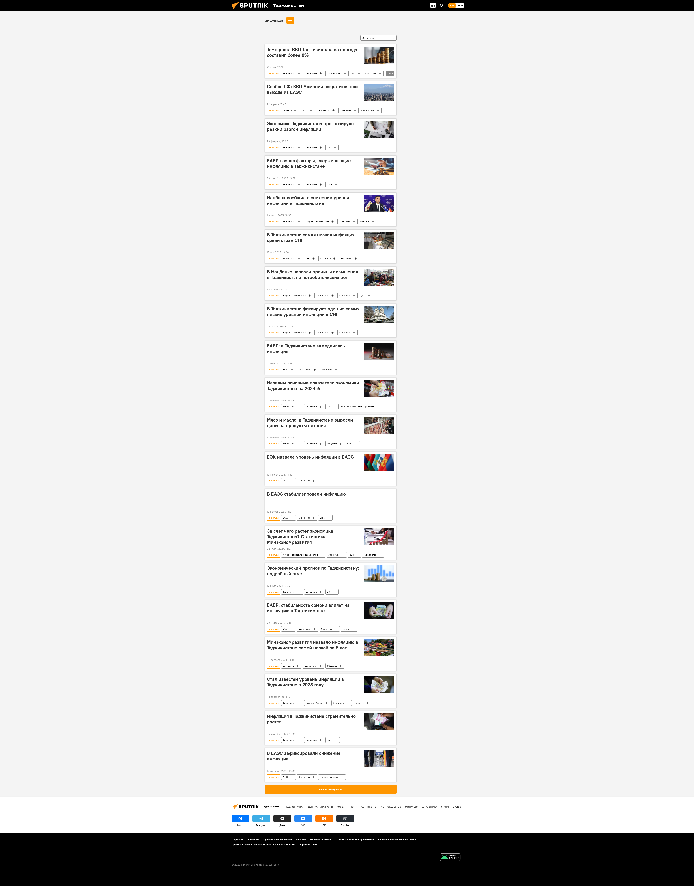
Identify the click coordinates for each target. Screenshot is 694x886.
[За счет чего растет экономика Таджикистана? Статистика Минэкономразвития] (379, 536)
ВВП (353, 73)
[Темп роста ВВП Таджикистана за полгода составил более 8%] (379, 55)
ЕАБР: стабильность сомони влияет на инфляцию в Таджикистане (308, 608)
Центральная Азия (329, 777)
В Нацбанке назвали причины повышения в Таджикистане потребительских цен (312, 274)
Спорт (445, 806)
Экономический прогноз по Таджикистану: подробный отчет (313, 571)
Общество (332, 443)
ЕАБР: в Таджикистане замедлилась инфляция (306, 348)
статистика (370, 73)
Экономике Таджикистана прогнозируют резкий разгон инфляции (310, 126)
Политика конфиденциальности (355, 839)
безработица (367, 110)
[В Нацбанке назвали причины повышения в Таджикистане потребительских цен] (379, 277)
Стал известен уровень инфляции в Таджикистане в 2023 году (305, 682)
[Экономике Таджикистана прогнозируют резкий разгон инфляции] (379, 129)
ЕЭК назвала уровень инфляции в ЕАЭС (310, 457)
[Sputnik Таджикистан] (251, 10)
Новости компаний (321, 839)
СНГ (308, 258)
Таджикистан (289, 73)
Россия (341, 806)
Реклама (301, 839)
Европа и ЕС (324, 110)
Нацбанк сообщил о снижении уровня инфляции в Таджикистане (308, 200)
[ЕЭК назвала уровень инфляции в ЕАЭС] (379, 462)
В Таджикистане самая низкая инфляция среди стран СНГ (311, 237)
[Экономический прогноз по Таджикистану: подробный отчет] (379, 573)
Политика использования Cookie (397, 839)
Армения (287, 110)
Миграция (412, 806)
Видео (457, 806)
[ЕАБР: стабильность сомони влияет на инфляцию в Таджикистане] (379, 610)
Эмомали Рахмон (314, 703)
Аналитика (429, 806)
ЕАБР (329, 184)
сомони (346, 628)
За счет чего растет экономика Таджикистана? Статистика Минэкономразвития (300, 536)
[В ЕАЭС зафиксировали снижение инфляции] (379, 758)
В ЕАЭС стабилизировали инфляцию (306, 494)
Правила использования (277, 839)
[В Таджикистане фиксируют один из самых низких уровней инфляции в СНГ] (379, 314)
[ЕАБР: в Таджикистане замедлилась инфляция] (379, 351)
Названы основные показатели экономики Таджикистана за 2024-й (313, 385)
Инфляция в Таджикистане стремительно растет (311, 719)
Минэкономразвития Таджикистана (358, 406)
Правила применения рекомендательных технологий (263, 844)
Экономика (311, 73)
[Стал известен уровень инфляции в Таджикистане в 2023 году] (379, 684)
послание (359, 703)
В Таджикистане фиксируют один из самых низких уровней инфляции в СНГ (313, 311)
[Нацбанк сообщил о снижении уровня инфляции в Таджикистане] (379, 203)
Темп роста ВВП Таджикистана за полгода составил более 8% (312, 52)
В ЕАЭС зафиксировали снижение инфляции (303, 756)
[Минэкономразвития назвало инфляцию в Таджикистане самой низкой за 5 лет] (379, 647)
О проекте (238, 839)
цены (363, 295)
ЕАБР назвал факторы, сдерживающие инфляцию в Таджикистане (309, 163)
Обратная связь (308, 844)
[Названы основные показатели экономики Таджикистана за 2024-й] (379, 388)
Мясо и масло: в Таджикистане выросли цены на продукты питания (310, 422)
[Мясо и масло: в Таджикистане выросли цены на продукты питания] (379, 425)
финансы (364, 221)
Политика (357, 806)
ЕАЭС (304, 110)
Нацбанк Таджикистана (317, 221)
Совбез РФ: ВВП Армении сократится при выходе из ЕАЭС (312, 89)
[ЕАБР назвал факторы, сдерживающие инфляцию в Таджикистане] (379, 166)
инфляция (274, 20)
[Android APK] (450, 857)
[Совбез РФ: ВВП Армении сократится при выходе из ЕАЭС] (379, 92)
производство (334, 73)
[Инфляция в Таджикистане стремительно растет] (379, 721)
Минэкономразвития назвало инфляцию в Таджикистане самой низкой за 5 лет (312, 645)
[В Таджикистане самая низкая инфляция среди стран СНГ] (379, 240)
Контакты (253, 839)
